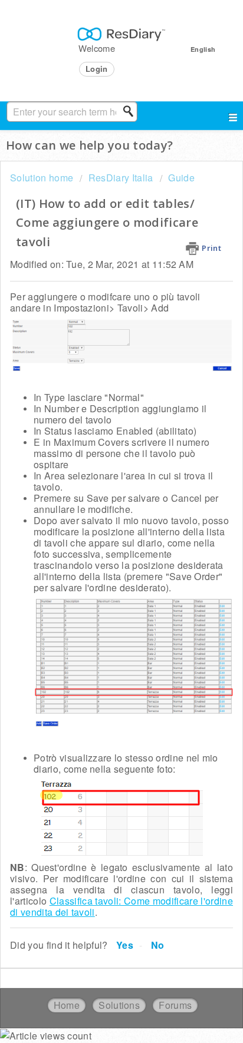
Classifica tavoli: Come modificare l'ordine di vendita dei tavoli (121, 906)
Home (67, 1005)
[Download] (99, 521)
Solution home (42, 177)
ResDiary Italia (120, 177)
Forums (175, 1005)
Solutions (119, 1005)
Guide (181, 177)
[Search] (131, 111)
